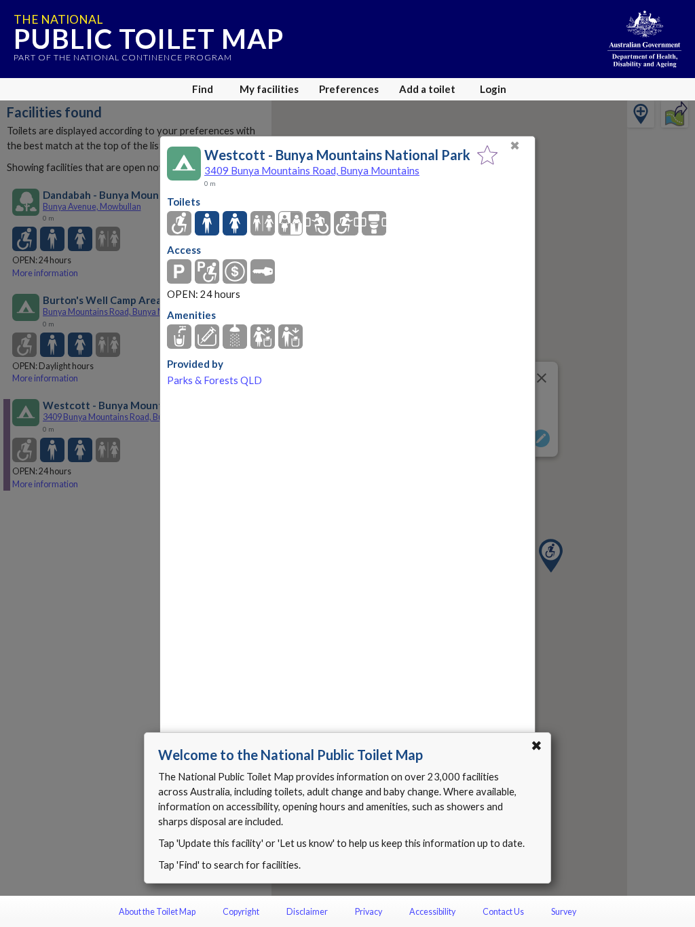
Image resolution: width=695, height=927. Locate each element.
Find (202, 89)
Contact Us (503, 912)
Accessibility (432, 912)
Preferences (349, 89)
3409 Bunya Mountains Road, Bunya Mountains (311, 170)
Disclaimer (307, 912)
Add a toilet (427, 89)
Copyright (241, 912)
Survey (563, 912)
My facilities (269, 89)
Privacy (368, 912)
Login (493, 89)
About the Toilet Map (157, 912)
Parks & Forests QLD (214, 380)
